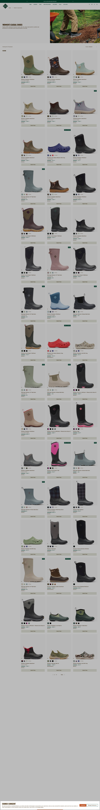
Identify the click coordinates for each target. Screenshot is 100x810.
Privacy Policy (40, 807)
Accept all (83, 805)
